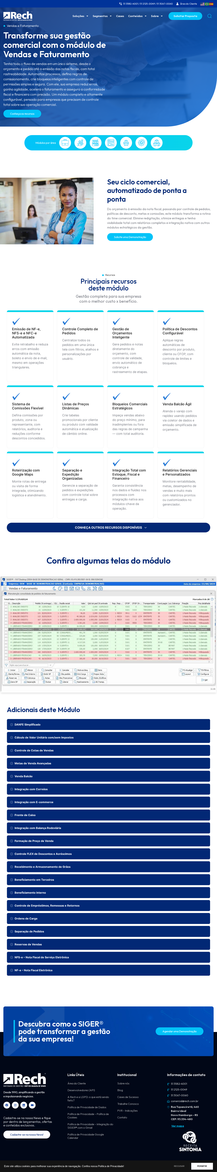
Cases (120, 16)
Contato (122, 1117)
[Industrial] (96, 143)
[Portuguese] (207, 3)
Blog (120, 1090)
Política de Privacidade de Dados (86, 1107)
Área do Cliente (76, 1083)
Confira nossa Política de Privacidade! (103, 1166)
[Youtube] (32, 1105)
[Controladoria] (80, 143)
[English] (202, 3)
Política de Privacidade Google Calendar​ (85, 1136)
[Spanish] (211, 3)
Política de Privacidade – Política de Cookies (88, 1115)
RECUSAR (179, 1166)
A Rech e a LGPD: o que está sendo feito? (88, 1098)
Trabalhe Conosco (128, 1103)
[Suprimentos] (157, 143)
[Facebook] (6, 1105)
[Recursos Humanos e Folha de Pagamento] (126, 143)
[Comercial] (65, 143)
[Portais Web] (111, 143)
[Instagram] (15, 1105)
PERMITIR (202, 1166)
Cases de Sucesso (128, 1097)
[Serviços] (141, 143)
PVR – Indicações (127, 1110)
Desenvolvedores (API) (81, 1090)
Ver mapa (177, 1126)
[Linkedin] (23, 1105)
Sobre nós (123, 1083)
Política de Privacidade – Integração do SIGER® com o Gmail (90, 1125)
